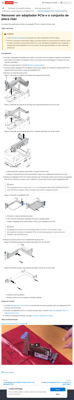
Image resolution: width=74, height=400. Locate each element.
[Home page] (3, 8)
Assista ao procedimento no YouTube (13, 323)
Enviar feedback (9, 372)
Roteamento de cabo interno (19, 305)
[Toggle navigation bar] (2, 2)
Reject (58, 394)
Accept (58, 389)
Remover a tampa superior (36, 65)
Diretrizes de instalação (17, 38)
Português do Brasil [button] (50, 2)
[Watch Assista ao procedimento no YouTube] (37, 345)
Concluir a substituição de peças (42, 315)
